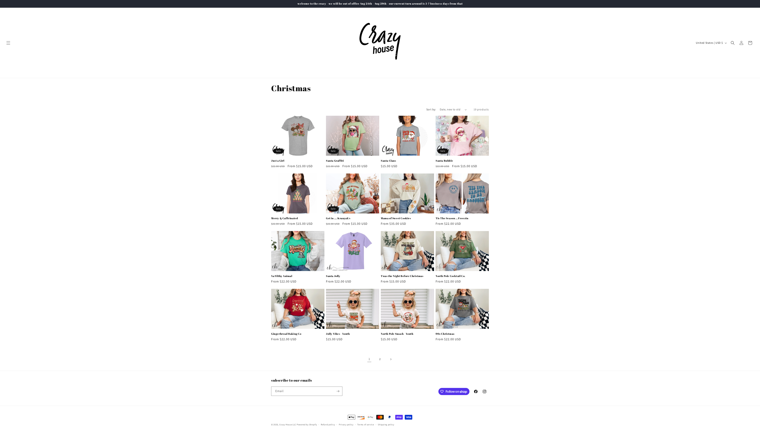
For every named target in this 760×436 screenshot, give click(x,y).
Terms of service (365, 424)
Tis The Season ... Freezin (452, 218)
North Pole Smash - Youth (397, 334)
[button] (8, 43)
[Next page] (390, 359)
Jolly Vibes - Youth (338, 334)
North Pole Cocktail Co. (450, 276)
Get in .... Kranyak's (338, 218)
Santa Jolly (333, 276)
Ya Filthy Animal (281, 276)
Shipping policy (386, 424)
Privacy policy (346, 424)
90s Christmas (445, 334)
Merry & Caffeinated (284, 218)
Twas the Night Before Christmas (402, 276)
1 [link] (369, 359)
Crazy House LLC (287, 424)
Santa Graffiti (335, 160)
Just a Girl (277, 160)
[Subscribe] (337, 391)
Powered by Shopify (307, 424)
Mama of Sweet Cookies (396, 218)
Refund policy (328, 424)
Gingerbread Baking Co (286, 334)
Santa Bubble (444, 160)
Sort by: (431, 109)
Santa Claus (388, 160)
